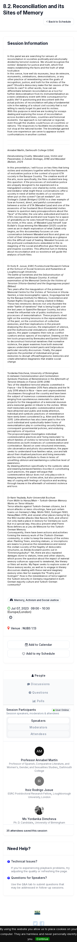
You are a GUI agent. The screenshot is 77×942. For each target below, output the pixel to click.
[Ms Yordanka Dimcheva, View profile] (39, 810)
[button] (38, 653)
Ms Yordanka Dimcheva (39, 819)
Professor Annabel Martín (39, 760)
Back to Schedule (59, 21)
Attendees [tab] (38, 734)
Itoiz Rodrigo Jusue (39, 790)
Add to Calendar (40, 644)
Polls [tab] (40, 701)
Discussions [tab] (40, 684)
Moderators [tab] (38, 727)
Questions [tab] (39, 692)
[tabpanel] (38, 753)
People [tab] (39, 675)
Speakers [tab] (38, 720)
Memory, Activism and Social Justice (36, 600)
